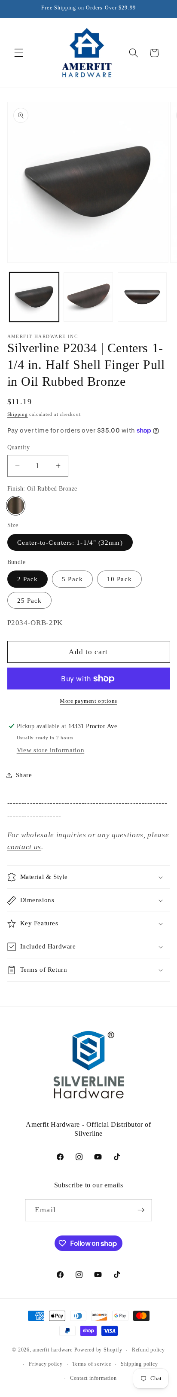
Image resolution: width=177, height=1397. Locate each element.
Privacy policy (46, 1364)
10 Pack (119, 579)
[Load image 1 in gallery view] (34, 297)
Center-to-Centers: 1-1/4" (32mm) (70, 542)
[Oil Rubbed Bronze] (15, 505)
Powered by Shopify (98, 1350)
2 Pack (27, 579)
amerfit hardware (52, 1350)
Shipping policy (139, 1364)
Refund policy (148, 1350)
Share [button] (24, 774)
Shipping (17, 414)
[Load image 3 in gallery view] (142, 297)
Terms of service (91, 1364)
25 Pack (29, 600)
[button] (19, 53)
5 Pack (72, 579)
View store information (51, 749)
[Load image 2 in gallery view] (88, 297)
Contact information (93, 1378)
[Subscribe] (141, 1210)
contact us (24, 847)
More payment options (88, 701)
